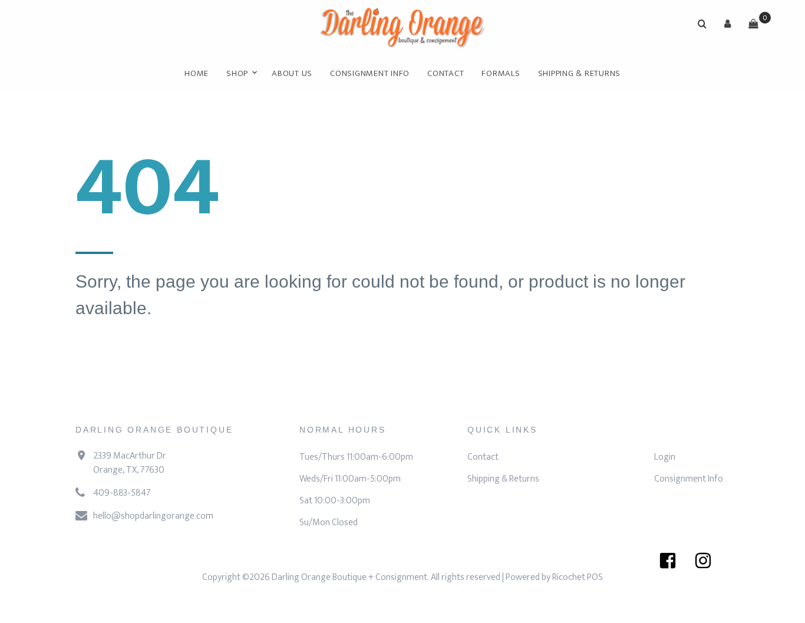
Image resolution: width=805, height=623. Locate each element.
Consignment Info (370, 73)
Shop (237, 73)
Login (664, 457)
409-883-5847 (122, 493)
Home (196, 73)
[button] (728, 23)
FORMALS (500, 73)
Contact (445, 73)
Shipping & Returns (579, 73)
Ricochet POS (577, 577)
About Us (292, 73)
